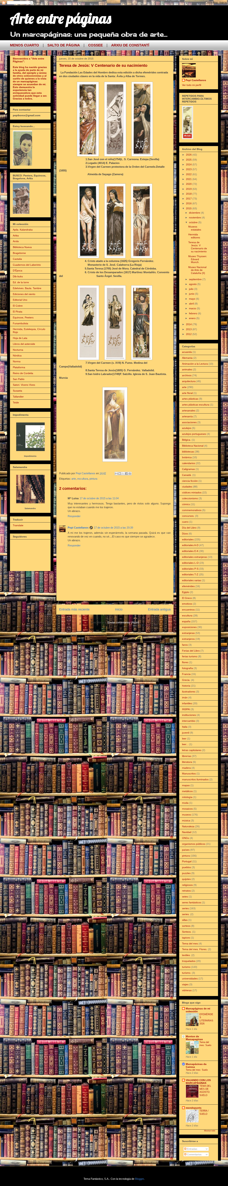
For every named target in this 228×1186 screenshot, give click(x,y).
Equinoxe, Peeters (23, 317)
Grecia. (186, 680)
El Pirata (17, 311)
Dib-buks (18, 276)
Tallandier (18, 396)
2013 (189, 329)
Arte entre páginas (60, 18)
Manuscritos (189, 773)
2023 (189, 169)
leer (184, 738)
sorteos (186, 925)
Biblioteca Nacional (192, 445)
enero (192, 318)
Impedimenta (30, 456)
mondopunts (193, 1107)
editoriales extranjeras (194, 557)
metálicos (187, 791)
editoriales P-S (190, 568)
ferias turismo (189, 656)
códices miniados (191, 492)
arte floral (187, 393)
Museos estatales (194, 228)
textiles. (186, 955)
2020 (189, 183)
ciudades (187, 486)
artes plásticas (190, 398)
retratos (186, 890)
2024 (189, 164)
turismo (186, 966)
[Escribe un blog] (119, 473)
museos (186, 814)
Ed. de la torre (21, 282)
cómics (186, 504)
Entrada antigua (159, 609)
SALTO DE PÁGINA (63, 45)
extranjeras (188, 633)
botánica (187, 457)
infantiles (187, 703)
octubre (193, 222)
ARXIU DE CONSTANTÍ (130, 45)
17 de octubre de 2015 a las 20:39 (113, 527)
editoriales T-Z (190, 574)
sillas (185, 920)
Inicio (119, 609)
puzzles (186, 873)
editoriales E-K (190, 551)
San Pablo (18, 379)
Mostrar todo (209, 1131)
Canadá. (187, 475)
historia (186, 685)
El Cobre (18, 305)
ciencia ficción (190, 480)
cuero (185, 521)
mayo (192, 298)
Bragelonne (19, 253)
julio (191, 288)
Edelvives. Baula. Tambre (27, 288)
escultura (82, 478)
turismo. (186, 972)
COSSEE (95, 45)
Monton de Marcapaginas (194, 1038)
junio (192, 293)
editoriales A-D (190, 545)
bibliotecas (188, 451)
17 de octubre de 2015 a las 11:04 (99, 498)
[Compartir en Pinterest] (130, 473)
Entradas (191, 1148)
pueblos (186, 867)
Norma (16, 361)
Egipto (185, 592)
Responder (74, 516)
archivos (186, 375)
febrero (193, 313)
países (186, 849)
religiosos (187, 885)
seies (185, 896)
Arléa (16, 235)
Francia (186, 674)
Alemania (187, 357)
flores (185, 662)
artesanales (188, 410)
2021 (189, 179)
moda (185, 802)
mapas (186, 785)
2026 (189, 154)
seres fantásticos (191, 902)
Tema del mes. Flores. (194, 949)
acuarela (187, 352)
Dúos (185, 533)
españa (186, 621)
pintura (93, 478)
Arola (16, 241)
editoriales (188, 539)
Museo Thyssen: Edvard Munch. (197, 259)
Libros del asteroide (24, 343)
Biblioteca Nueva (22, 247)
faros (185, 644)
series (185, 908)
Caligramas (188, 469)
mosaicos (187, 808)
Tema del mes (190, 943)
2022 (189, 174)
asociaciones (189, 422)
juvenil (185, 732)
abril (192, 303)
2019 (189, 188)
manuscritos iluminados (195, 779)
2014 (189, 324)
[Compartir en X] (123, 473)
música (186, 820)
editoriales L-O (190, 562)
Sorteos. (186, 931)
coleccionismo (190, 498)
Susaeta (17, 390)
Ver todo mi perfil (191, 85)
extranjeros (188, 638)
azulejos (186, 428)
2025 (189, 159)
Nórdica (17, 355)
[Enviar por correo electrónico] (116, 473)
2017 (189, 198)
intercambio (188, 720)
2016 (189, 203)
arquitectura (189, 381)
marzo (193, 308)
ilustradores (188, 691)
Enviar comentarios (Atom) (123, 622)
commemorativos (191, 510)
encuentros (188, 609)
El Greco (187, 598)
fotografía (187, 668)
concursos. (188, 515)
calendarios (188, 463)
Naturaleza (188, 826)
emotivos (187, 603)
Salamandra (30, 508)
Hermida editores (194, 236)
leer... (185, 744)
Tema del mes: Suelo (197, 1070)
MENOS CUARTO (24, 45)
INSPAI (186, 709)
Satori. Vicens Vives (24, 384)
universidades (190, 978)
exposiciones (189, 627)
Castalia (17, 258)
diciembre (195, 212)
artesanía (187, 416)
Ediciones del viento (24, 294)
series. (186, 914)
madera (186, 767)
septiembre (195, 279)
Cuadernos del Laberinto (27, 264)
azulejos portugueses (194, 433)
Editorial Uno (20, 299)
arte (73, 478)
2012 (189, 334)
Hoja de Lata (20, 338)
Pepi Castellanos (78, 527)
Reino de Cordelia (23, 373)
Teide (16, 402)
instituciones (189, 715)
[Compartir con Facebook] (126, 473)
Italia (184, 726)
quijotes (186, 879)
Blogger (139, 1178)
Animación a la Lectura (195, 363)
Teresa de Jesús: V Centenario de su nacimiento (197, 247)
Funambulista (20, 323)
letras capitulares (191, 750)
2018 (189, 193)
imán (185, 697)
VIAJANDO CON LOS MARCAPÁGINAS (198, 1081)
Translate (18, 525)
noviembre (195, 217)
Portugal (186, 861)
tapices (186, 937)
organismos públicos (193, 843)
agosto (193, 284)
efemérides (188, 586)
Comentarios (193, 1154)
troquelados (188, 961)
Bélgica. (186, 439)
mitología (187, 797)
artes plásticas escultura (195, 404)
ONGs (185, 838)
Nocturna (18, 349)
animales (187, 369)
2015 (189, 208)
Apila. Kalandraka (23, 229)
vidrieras (187, 990)
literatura (187, 761)
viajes (185, 984)
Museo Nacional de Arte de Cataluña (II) (197, 270)
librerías (186, 756)
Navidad (186, 832)
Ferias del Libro (191, 650)
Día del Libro (189, 527)
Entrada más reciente (74, 609)
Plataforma (19, 367)
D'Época (17, 270)
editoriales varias (191, 580)
